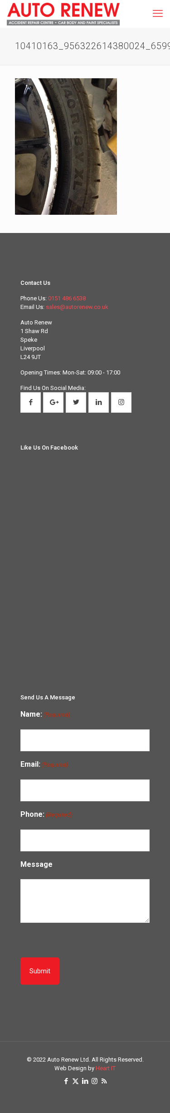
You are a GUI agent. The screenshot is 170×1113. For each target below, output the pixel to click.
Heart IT (106, 1068)
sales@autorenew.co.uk (77, 307)
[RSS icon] (104, 1081)
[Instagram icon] (94, 1081)
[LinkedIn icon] (85, 1081)
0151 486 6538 (67, 298)
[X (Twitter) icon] (75, 1081)
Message (36, 864)
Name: (45, 714)
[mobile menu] (157, 13)
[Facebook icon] (66, 1081)
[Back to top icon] (158, 1099)
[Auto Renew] (63, 13)
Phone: (46, 814)
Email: (44, 764)
